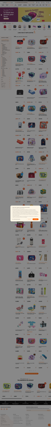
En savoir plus (29, 217)
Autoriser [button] (35, 219)
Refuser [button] (29, 219)
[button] (16, 219)
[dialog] (25, 213)
